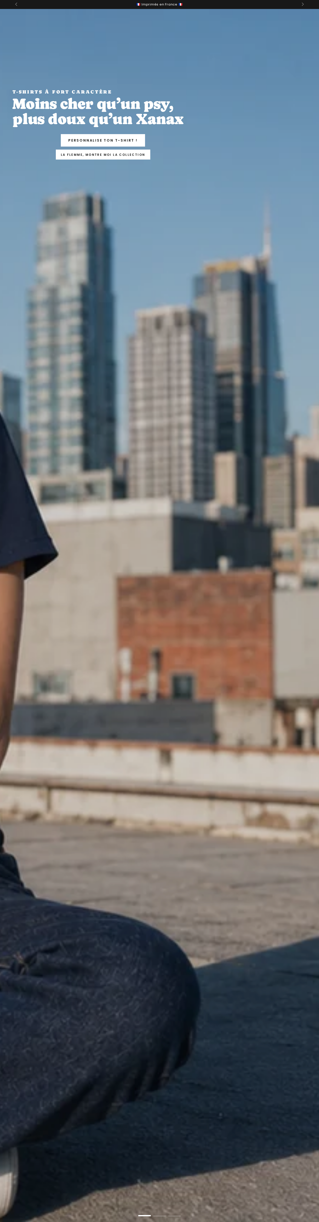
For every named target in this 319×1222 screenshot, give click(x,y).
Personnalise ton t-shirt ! (103, 140)
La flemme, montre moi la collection (103, 155)
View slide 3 (174, 1212)
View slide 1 (144, 1212)
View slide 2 (159, 1212)
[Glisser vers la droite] (302, 4)
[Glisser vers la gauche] (16, 4)
